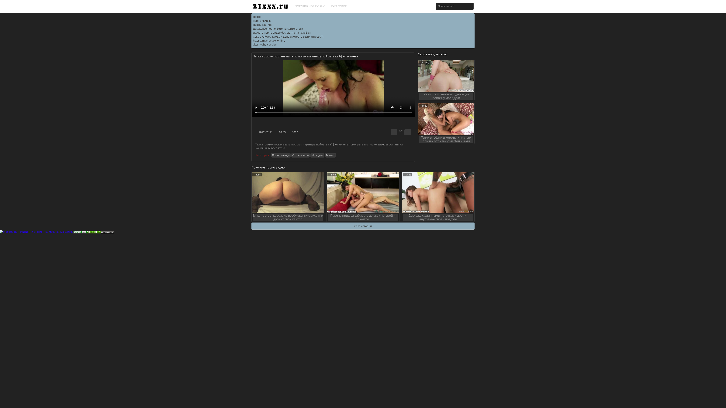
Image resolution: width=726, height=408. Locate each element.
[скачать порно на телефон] (107, 231)
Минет (330, 155)
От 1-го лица (300, 155)
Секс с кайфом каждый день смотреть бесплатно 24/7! (288, 36)
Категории (339, 6)
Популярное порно (310, 6)
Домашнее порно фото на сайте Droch (278, 28)
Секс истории (363, 226)
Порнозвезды (281, 155)
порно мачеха (262, 20)
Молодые (317, 155)
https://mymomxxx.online (269, 40)
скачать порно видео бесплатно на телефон (282, 32)
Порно (257, 17)
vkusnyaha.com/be (265, 44)
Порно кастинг (262, 24)
